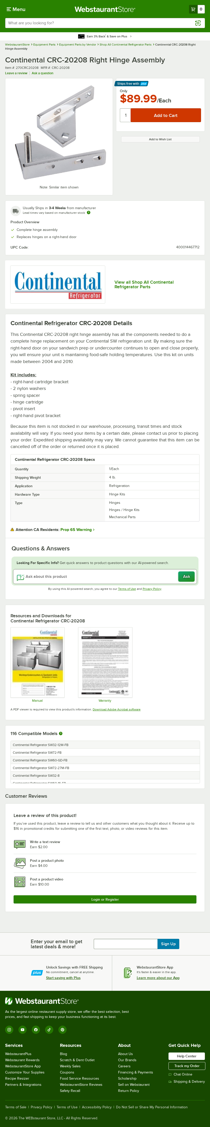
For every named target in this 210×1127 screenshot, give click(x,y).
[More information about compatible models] (61, 734)
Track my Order (187, 1066)
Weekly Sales (70, 1066)
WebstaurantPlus (18, 1054)
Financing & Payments (135, 1072)
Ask (186, 576)
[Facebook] (36, 1030)
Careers (124, 1066)
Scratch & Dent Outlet (77, 1060)
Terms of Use (127, 589)
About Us (125, 1054)
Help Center (186, 1056)
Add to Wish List (160, 139)
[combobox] (105, 23)
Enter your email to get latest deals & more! (56, 944)
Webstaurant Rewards (22, 1060)
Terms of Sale (15, 1107)
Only (123, 91)
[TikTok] (49, 1030)
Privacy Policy (152, 589)
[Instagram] (9, 1030)
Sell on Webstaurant (134, 1085)
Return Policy (128, 1091)
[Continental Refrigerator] (57, 284)
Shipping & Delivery (189, 1081)
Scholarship (127, 1078)
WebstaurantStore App (23, 1066)
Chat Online (183, 1074)
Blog (63, 1054)
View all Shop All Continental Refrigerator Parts (144, 284)
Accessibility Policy (97, 1107)
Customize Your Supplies (25, 1072)
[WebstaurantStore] (69, 1001)
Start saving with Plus (63, 978)
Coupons (67, 1072)
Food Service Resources (79, 1078)
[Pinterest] (62, 1030)
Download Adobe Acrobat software (117, 709)
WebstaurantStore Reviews (81, 1085)
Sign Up (168, 944)
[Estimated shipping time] (88, 212)
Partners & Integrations (23, 1085)
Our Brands (127, 1060)
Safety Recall (70, 1091)
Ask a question (42, 73)
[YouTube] (22, 1030)
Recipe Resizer (17, 1078)
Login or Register (105, 899)
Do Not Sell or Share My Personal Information (152, 1107)
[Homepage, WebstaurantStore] (105, 9)
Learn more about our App (158, 978)
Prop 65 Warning (76, 529)
